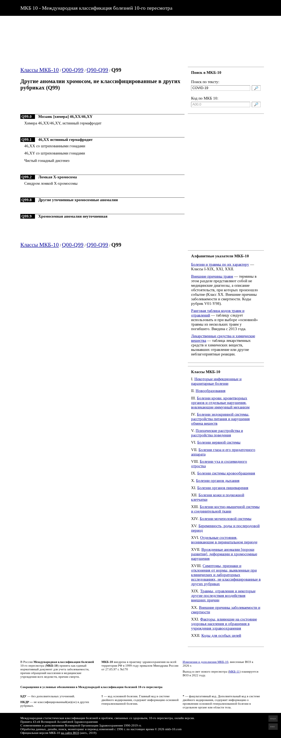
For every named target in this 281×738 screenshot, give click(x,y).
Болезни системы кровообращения (226, 473)
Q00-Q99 (73, 70)
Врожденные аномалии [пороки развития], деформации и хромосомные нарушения (224, 554)
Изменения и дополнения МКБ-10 (205, 662)
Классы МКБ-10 (39, 70)
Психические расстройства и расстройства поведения (217, 432)
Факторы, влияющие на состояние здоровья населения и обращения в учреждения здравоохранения (224, 623)
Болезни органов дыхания (217, 480)
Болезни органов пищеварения (222, 488)
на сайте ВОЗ (70, 733)
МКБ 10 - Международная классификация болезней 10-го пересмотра (96, 8)
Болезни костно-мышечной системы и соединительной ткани (225, 509)
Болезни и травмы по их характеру (220, 264)
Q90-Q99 (97, 70)
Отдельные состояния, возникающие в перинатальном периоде (224, 539)
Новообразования (210, 391)
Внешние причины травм (212, 276)
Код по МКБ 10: (204, 98)
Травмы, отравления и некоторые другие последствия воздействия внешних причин (223, 595)
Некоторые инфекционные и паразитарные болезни (216, 381)
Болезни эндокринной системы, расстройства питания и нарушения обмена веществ (220, 419)
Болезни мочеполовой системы (225, 518)
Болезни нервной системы (218, 442)
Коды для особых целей (221, 635)
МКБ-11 (234, 671)
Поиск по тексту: (205, 82)
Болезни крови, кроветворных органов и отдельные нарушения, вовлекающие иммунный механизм (220, 402)
